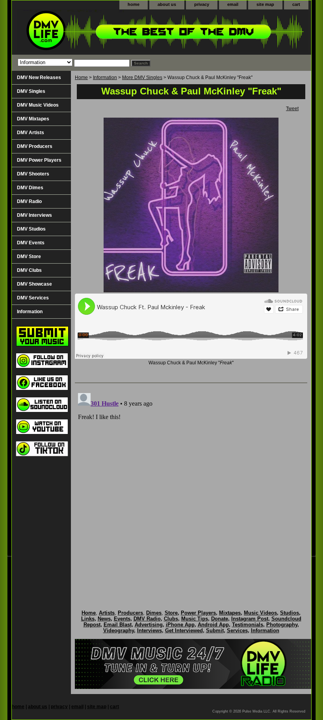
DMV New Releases (39, 77)
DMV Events (31, 243)
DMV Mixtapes (33, 119)
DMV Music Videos (38, 105)
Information (105, 77)
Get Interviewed (184, 630)
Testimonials (247, 625)
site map (265, 4)
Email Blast (118, 625)
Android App (213, 625)
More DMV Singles (142, 77)
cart (296, 4)
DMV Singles (31, 91)
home (133, 4)
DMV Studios (31, 229)
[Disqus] (191, 488)
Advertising (149, 625)
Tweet (292, 108)
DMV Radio (29, 201)
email (232, 4)
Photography (281, 625)
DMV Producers (34, 146)
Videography (118, 630)
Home (81, 77)
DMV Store (29, 256)
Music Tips (194, 619)
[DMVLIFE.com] (110, 32)
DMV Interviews (34, 215)
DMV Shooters (33, 174)
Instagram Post (249, 619)
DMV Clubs (29, 270)
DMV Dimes (30, 187)
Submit (215, 630)
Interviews (149, 630)
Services (237, 630)
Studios (289, 613)
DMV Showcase (34, 284)
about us (167, 4)
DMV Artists (30, 132)
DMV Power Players (39, 160)
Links (88, 619)
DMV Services (33, 298)
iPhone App (180, 625)
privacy (201, 4)
